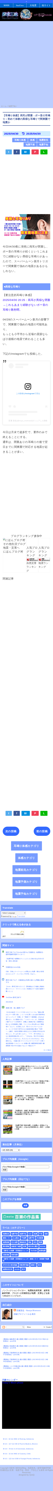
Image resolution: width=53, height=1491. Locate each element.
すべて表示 (47, 1050)
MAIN (6, 5)
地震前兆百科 (7, 1269)
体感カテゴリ (26, 857)
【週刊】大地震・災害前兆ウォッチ (15, 1251)
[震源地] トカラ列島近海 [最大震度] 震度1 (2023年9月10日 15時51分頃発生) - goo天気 (26, 1367)
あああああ (9, 1001)
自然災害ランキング (31, 567)
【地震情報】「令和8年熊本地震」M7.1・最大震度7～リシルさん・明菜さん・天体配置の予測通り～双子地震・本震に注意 (32, 1098)
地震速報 (6, 1242)
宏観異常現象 (24, 1265)
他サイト (46, 5)
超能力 (33, 1265)
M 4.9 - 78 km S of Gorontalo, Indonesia (18, 1449)
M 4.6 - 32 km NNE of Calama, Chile (17, 1454)
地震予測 (30, 144)
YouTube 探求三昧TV (13, 997)
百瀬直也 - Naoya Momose (28, 1310)
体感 (32, 140)
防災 (35, 1242)
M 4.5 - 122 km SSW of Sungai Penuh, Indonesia (21, 1459)
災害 (24, 1246)
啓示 (23, 1269)
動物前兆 (23, 1242)
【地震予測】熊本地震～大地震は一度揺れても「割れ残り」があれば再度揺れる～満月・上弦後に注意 (32, 1127)
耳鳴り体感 (20, 140)
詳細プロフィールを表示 (25, 1314)
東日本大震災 (33, 1246)
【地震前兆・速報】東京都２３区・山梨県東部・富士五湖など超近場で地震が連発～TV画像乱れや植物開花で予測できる (32, 1112)
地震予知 (43, 144)
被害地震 (42, 1251)
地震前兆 (43, 140)
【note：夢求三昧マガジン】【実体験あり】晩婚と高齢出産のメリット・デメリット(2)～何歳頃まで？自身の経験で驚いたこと (25, 989)
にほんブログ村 (13, 551)
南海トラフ (7, 1238)
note (30, 1234)
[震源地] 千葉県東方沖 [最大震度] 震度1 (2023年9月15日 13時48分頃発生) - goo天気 (25, 1360)
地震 (35, 1234)
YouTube (33, 1251)
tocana (42, 1246)
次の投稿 (11, 831)
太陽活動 (6, 1255)
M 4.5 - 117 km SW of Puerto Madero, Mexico (20, 1444)
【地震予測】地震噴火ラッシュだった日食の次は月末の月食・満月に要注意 (25, 960)
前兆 (39, 1265)
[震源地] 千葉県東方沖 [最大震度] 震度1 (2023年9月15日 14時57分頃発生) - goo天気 (25, 1353)
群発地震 (14, 1255)
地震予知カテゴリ (26, 893)
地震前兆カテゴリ (26, 869)
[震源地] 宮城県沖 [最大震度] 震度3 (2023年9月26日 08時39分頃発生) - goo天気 (25, 1347)
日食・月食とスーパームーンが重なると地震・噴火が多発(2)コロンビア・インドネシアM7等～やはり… (25, 973)
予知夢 (23, 1238)
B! (25, 151)
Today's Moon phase (12, 1383)
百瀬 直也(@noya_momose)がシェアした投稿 (27, 421)
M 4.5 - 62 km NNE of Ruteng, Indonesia (18, 1439)
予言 (40, 1234)
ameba (17, 1269)
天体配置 (40, 1238)
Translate (21, 916)
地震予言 (31, 1238)
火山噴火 (16, 1238)
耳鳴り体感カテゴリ (26, 845)
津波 (30, 1242)
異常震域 (6, 1246)
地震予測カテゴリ (26, 881)
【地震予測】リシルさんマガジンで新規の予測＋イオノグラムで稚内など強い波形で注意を (32, 1082)
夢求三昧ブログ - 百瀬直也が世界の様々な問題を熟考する (25, 981)
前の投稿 (42, 831)
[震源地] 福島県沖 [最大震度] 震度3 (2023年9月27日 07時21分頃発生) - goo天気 (25, 1340)
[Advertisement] (26, 51)
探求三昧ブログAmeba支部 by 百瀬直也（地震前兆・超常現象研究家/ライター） (25, 953)
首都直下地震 (16, 1246)
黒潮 (40, 1242)
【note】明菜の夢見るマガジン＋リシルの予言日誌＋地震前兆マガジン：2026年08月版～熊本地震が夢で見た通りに (32, 1068)
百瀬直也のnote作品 (13, 967)
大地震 (33, 5)
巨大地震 (14, 1242)
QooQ (31, 1475)
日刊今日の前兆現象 (10, 1265)
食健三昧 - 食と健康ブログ (15, 1008)
